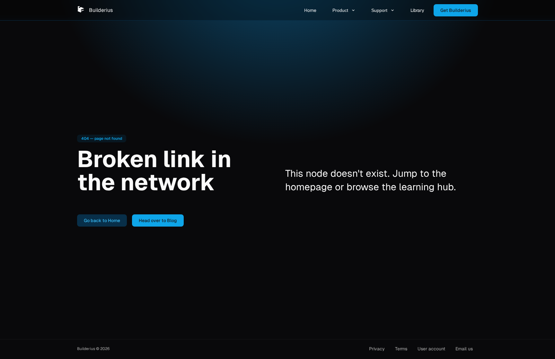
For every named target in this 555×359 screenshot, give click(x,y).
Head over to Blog (158, 220)
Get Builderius (455, 10)
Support (379, 10)
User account (431, 349)
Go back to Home (102, 220)
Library (417, 10)
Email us (464, 349)
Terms (401, 349)
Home (310, 10)
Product (340, 10)
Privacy (377, 349)
